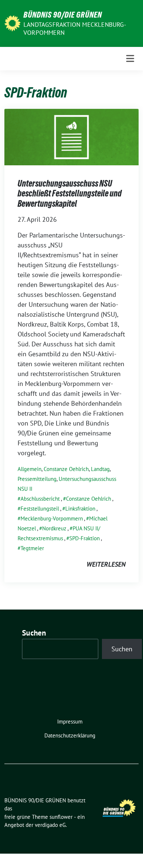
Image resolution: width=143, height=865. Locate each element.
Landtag (100, 468)
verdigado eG (50, 824)
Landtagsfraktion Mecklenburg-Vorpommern (74, 29)
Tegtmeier (32, 548)
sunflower (61, 816)
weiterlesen (106, 564)
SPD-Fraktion (84, 538)
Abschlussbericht (40, 498)
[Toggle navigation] (130, 58)
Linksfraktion (80, 508)
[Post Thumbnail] (71, 136)
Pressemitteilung (37, 478)
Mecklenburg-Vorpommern (52, 518)
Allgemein (29, 468)
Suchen (34, 633)
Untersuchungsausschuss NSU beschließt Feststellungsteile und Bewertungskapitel (70, 193)
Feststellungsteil (40, 508)
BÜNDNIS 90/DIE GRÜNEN (62, 14)
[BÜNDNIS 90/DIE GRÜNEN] (12, 22)
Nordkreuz (54, 528)
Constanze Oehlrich (66, 468)
